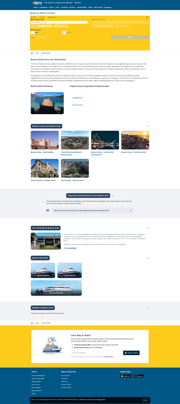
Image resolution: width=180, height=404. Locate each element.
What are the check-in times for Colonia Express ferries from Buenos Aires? (81, 211)
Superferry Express (56, 293)
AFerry (34, 372)
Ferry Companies (38, 378)
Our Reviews (36, 387)
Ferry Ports (36, 384)
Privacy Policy (109, 356)
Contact (64, 378)
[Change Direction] (89, 23)
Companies (43, 7)
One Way (42, 17)
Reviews (72, 7)
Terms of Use (66, 384)
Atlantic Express (43, 275)
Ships (90, 7)
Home (36, 7)
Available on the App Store (125, 376)
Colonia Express (70, 275)
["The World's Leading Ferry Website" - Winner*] (37, 3)
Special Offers (82, 7)
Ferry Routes (36, 381)
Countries (64, 7)
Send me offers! (133, 353)
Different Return (52, 17)
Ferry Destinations (38, 376)
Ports (57, 7)
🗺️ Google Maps (70, 248)
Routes (51, 7)
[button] (108, 7)
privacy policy (101, 399)
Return (34, 17)
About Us (64, 381)
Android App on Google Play (138, 376)
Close (145, 400)
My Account (98, 7)
